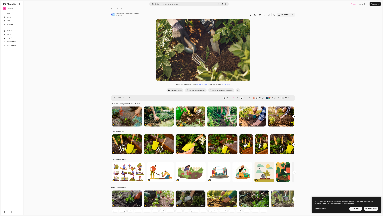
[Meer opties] (264, 15)
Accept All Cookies (371, 209)
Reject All (356, 209)
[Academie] (8, 212)
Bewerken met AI (176, 90)
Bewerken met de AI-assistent (222, 90)
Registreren (375, 4)
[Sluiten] (291, 98)
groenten (170, 211)
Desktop (231, 98)
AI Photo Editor (226, 84)
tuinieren (138, 211)
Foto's (124, 9)
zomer (263, 211)
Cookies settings (320, 208)
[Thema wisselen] (11, 212)
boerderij (223, 211)
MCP (260, 98)
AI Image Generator (201, 84)
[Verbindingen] (4, 212)
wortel (155, 211)
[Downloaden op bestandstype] (293, 15)
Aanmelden (362, 4)
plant (239, 211)
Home (113, 9)
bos (186, 211)
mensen (255, 211)
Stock (118, 9)
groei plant (194, 211)
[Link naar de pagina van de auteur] (113, 15)
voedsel (204, 211)
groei (114, 211)
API (286, 98)
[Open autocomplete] (152, 4)
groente (147, 211)
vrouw (232, 211)
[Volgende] (294, 116)
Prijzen (353, 4)
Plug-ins (274, 98)
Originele (169, 23)
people (247, 211)
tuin (130, 211)
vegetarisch (213, 211)
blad (162, 211)
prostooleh (119, 16)
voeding (122, 211)
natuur (179, 211)
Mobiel (246, 98)
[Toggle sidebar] (19, 4)
